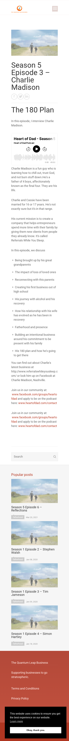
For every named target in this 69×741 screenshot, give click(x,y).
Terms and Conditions (25, 688)
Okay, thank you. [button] (35, 730)
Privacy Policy (20, 698)
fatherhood (18, 517)
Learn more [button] (16, 721)
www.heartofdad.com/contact (37, 403)
